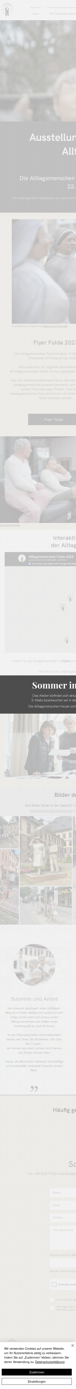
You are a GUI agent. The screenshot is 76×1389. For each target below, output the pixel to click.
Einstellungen (37, 1381)
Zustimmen (36, 1372)
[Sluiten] (70, 1348)
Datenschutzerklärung (50, 1362)
